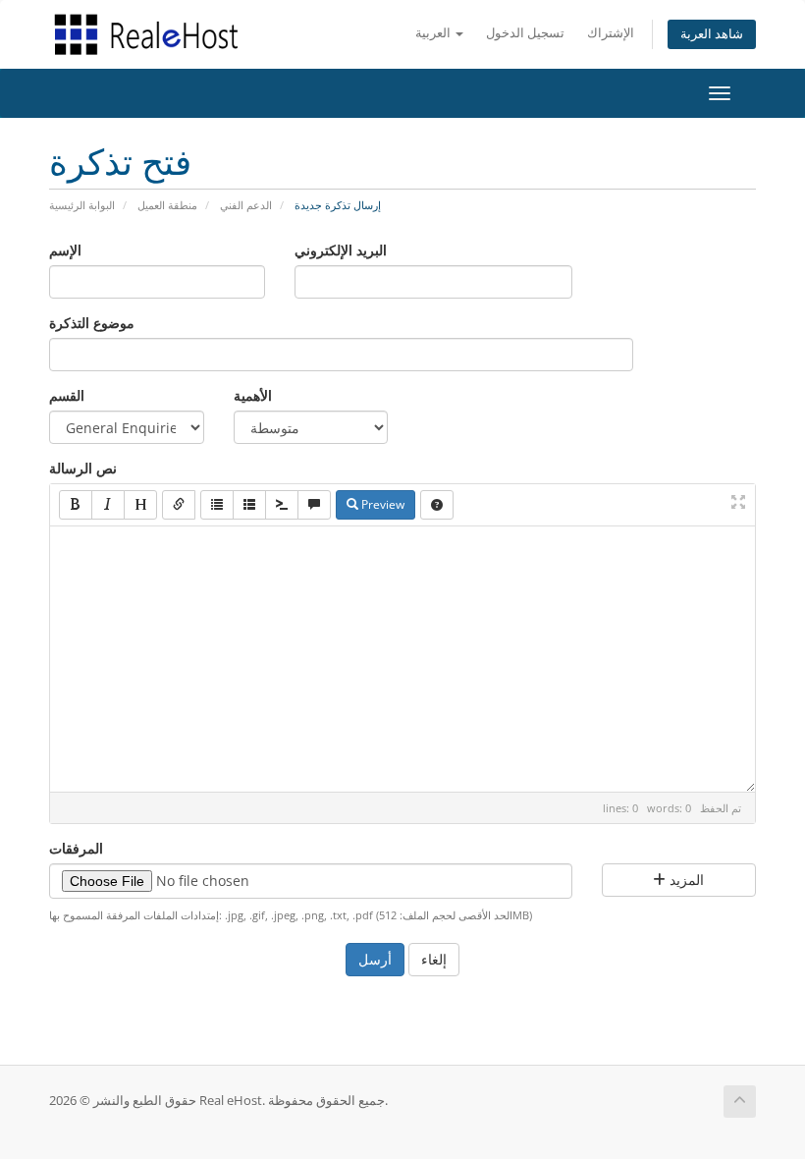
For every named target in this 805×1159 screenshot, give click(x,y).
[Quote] (314, 505)
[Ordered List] (249, 505)
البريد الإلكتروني (341, 250)
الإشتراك (610, 33)
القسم (66, 395)
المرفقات (76, 848)
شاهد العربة (711, 34)
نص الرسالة (83, 468)
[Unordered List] (217, 505)
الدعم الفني (246, 204)
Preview (381, 504)
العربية (434, 33)
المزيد (685, 879)
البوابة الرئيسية (82, 204)
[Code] (281, 505)
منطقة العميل (167, 204)
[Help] (437, 505)
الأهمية (253, 395)
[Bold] (75, 505)
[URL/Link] (178, 505)
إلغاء (434, 959)
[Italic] (108, 505)
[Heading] (140, 505)
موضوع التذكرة (91, 322)
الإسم (65, 250)
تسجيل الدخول (525, 33)
